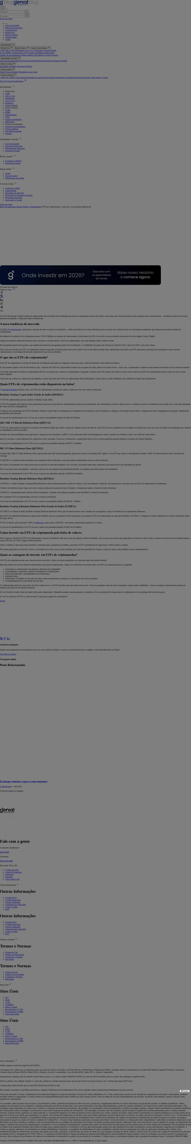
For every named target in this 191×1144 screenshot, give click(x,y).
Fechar (185, 1091)
